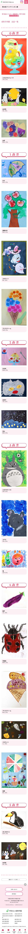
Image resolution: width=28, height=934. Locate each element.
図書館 (16, 923)
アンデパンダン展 (14, 15)
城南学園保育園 (18, 921)
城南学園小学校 (18, 919)
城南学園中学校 (5, 919)
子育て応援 (22, 14)
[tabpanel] (14, 56)
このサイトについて (18, 904)
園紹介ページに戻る (13, 879)
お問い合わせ (14, 889)
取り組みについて (6, 14)
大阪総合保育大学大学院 (7, 913)
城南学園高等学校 (18, 915)
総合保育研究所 (5, 923)
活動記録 (15, 14)
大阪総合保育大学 (18, 913)
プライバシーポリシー (10, 904)
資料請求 (14, 894)
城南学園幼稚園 (5, 921)
